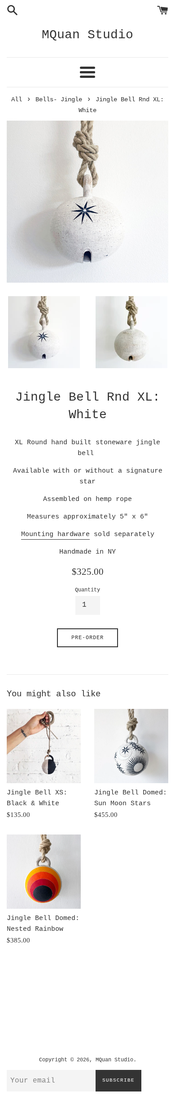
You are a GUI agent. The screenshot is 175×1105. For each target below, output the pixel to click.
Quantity (87, 590)
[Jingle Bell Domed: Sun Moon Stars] (131, 746)
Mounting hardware (55, 534)
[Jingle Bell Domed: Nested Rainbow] (44, 871)
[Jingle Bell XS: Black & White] (44, 746)
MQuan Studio (87, 35)
